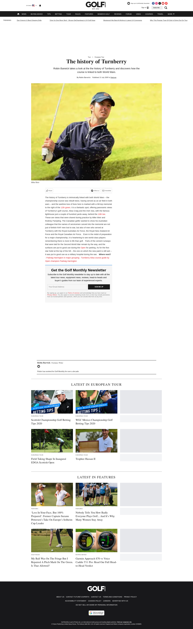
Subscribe (156, 7)
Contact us (96, 597)
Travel (160, 14)
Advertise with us (120, 601)
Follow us (96, 190)
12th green (65, 207)
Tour (68, 14)
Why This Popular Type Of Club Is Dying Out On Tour (169, 20)
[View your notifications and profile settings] (40, 5)
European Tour (99, 57)
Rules (77, 14)
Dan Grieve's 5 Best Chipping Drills (29, 20)
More (170, 14)
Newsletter (108, 190)
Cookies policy (94, 601)
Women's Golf (104, 14)
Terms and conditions (112, 597)
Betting (58, 14)
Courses (149, 14)
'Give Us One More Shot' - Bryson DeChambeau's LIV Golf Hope (72, 20)
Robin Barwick (84, 77)
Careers (106, 601)
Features (89, 14)
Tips (49, 14)
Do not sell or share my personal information (96, 605)
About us (60, 597)
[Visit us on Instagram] (156, 3)
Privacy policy (130, 597)
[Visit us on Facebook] (153, 3)
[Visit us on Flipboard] (166, 3)
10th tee (101, 214)
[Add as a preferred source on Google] (96, 612)
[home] (18, 14)
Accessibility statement (75, 601)
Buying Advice (37, 14)
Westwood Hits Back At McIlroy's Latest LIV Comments (122, 20)
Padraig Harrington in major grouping (62, 258)
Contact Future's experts (77, 597)
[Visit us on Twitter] (159, 3)
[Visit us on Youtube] (163, 3)
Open (83, 248)
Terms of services (74, 293)
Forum (129, 14)
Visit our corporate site (124, 622)
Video (138, 14)
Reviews (117, 14)
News (24, 14)
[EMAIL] (39, 366)
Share (50, 190)
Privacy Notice (52, 295)
